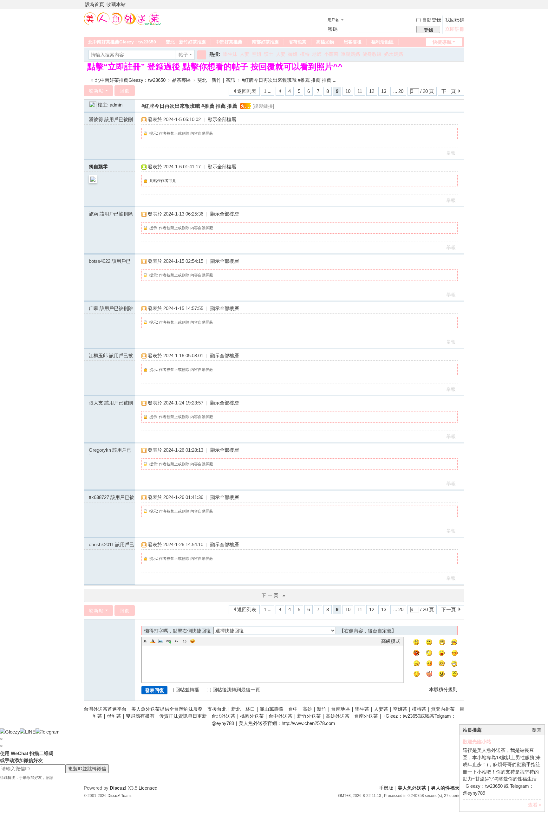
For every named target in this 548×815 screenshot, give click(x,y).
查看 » (534, 804)
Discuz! (118, 788)
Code (184, 641)
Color (153, 641)
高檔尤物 (325, 41)
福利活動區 (382, 41)
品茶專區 (181, 80)
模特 (305, 54)
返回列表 (246, 91)
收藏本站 (116, 4)
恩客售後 (353, 41)
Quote (176, 641)
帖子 (183, 54)
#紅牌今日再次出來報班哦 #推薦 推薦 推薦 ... (289, 80)
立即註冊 (454, 29)
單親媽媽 (350, 54)
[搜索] (201, 54)
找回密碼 (454, 20)
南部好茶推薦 (265, 41)
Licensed (148, 788)
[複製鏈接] (263, 106)
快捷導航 (442, 42)
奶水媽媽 (393, 54)
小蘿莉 (331, 54)
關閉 (536, 730)
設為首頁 (94, 4)
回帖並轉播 (187, 689)
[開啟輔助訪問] (455, 4)
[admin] (92, 104)
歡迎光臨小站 (477, 741)
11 (359, 91)
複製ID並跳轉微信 (87, 768)
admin (116, 104)
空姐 (256, 54)
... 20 (398, 91)
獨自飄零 (98, 166)
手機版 (386, 788)
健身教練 (372, 54)
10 (347, 91)
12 (371, 91)
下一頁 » (274, 595)
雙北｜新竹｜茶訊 (216, 80)
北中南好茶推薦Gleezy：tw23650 (122, 41)
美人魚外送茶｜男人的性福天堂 (86, 80)
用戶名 (333, 20)
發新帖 (96, 90)
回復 (125, 90)
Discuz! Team (119, 795)
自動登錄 (431, 20)
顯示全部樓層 (222, 119)
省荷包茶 (297, 41)
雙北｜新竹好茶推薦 (186, 41)
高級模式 (390, 641)
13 (383, 91)
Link (169, 641)
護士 (268, 54)
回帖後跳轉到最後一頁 (236, 689)
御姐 (292, 54)
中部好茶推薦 (229, 41)
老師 (317, 54)
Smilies (192, 641)
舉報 (451, 153)
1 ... (267, 91)
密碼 (332, 29)
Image (161, 641)
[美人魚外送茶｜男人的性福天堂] (123, 18)
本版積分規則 (443, 689)
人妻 (244, 54)
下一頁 (448, 91)
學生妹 (230, 54)
